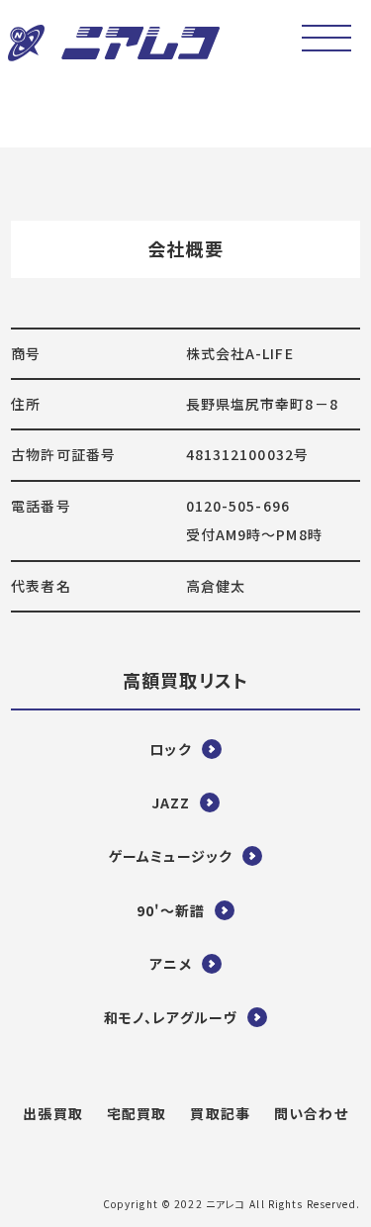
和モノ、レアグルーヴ (170, 1017)
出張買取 (52, 1113)
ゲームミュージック (170, 856)
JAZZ (170, 802)
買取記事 (219, 1113)
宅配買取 (136, 1113)
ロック (170, 749)
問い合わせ (311, 1113)
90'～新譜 (171, 910)
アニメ (170, 964)
